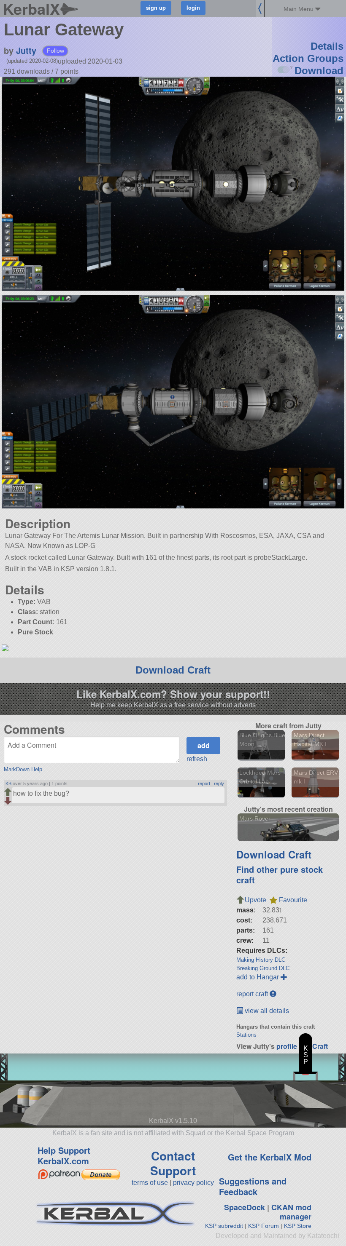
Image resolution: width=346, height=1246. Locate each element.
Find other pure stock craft (279, 874)
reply (219, 783)
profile (286, 1046)
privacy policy (193, 1182)
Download (319, 70)
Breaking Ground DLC (262, 968)
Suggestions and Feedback (253, 1186)
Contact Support (173, 1163)
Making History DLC (260, 960)
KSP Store (297, 1225)
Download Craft (173, 670)
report (204, 783)
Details (327, 46)
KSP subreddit (224, 1225)
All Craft (315, 1046)
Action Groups (308, 58)
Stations (246, 1035)
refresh (197, 758)
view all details (266, 1010)
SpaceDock (244, 1207)
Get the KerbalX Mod (269, 1157)
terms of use (150, 1182)
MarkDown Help (23, 769)
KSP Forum (263, 1225)
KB (8, 783)
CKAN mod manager (291, 1212)
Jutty (26, 50)
